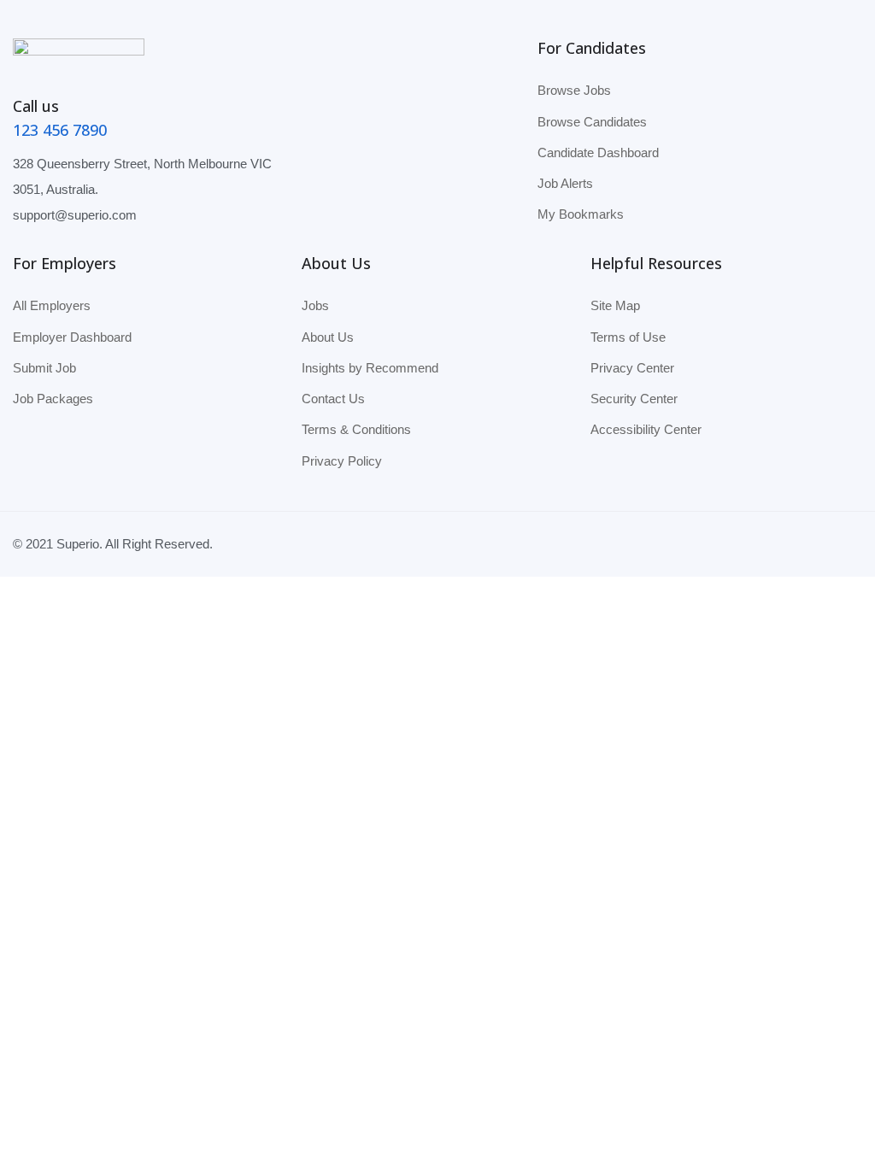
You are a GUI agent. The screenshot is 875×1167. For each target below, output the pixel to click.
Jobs (315, 305)
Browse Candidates (592, 121)
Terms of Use (628, 337)
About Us (328, 337)
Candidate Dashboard (598, 152)
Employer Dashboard (72, 337)
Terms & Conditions (356, 429)
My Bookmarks (580, 214)
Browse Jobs (574, 90)
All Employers (52, 305)
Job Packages (53, 398)
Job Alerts (565, 183)
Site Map (615, 305)
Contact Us (333, 398)
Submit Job (44, 368)
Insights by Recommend (370, 368)
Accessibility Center (646, 429)
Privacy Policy (342, 461)
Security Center (634, 398)
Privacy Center (632, 368)
